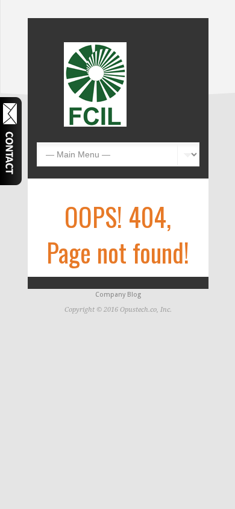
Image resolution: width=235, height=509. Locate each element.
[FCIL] (95, 124)
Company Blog (118, 295)
